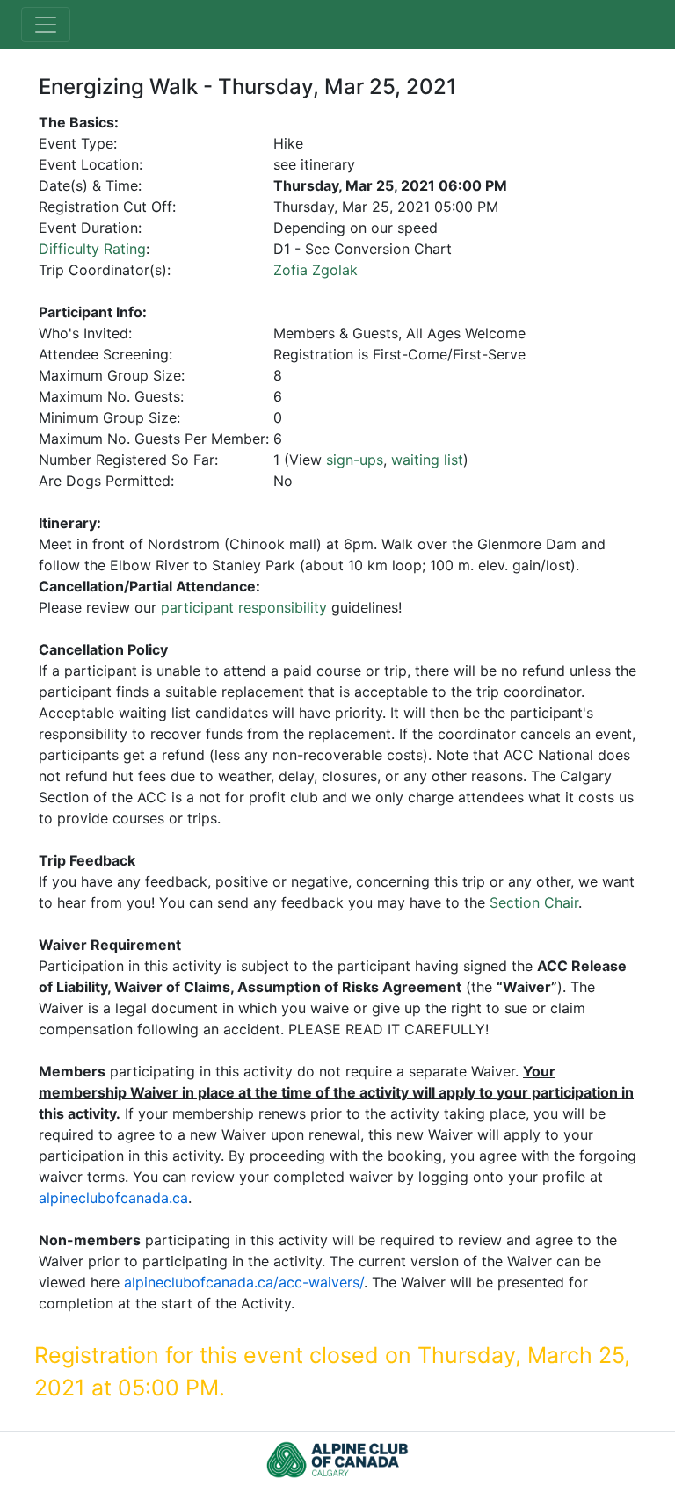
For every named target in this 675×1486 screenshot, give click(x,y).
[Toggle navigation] (45, 24)
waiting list (427, 459)
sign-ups (354, 459)
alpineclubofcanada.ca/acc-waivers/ (244, 1282)
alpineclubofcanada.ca (113, 1198)
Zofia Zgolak (315, 270)
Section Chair (534, 902)
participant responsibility (244, 607)
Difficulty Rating (92, 248)
